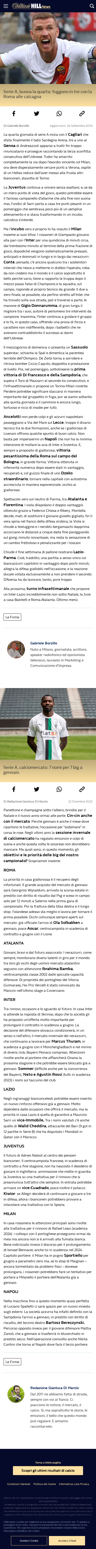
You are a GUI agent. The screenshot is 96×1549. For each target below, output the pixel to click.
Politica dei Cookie (44, 1484)
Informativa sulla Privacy (74, 1484)
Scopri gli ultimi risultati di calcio (48, 1470)
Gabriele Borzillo (43, 643)
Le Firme (12, 617)
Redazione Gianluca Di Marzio (54, 1388)
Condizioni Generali (18, 1484)
